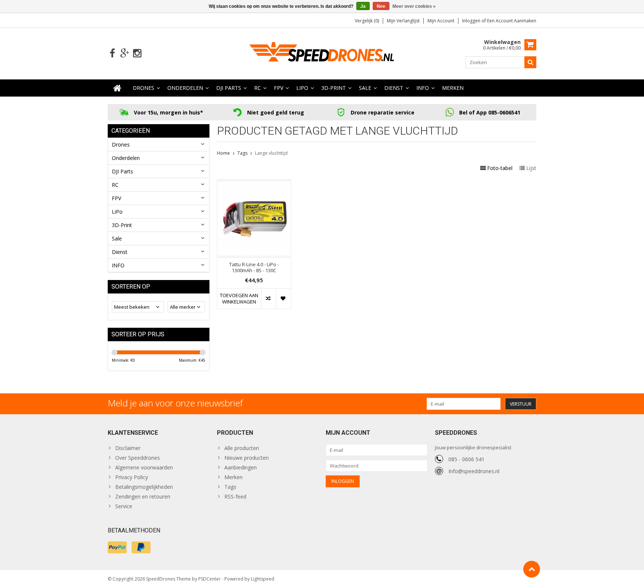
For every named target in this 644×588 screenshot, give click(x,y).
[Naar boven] (531, 569)
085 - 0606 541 (466, 459)
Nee (381, 6)
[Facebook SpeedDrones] (112, 53)
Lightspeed (262, 579)
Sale (365, 87)
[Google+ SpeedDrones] (124, 53)
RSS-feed (235, 496)
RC (257, 87)
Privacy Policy (131, 477)
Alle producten (241, 448)
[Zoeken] (530, 62)
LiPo (302, 87)
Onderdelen (185, 87)
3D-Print (333, 87)
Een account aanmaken (511, 21)
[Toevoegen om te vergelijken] (268, 299)
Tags (242, 153)
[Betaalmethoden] (117, 547)
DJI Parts (228, 87)
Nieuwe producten (246, 457)
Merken (453, 87)
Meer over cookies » (414, 6)
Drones (143, 87)
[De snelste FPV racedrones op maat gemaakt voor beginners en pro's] (322, 52)
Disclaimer (128, 448)
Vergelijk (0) (367, 21)
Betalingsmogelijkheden (144, 486)
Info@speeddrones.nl (473, 471)
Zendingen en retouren (142, 496)
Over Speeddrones (137, 457)
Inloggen (472, 21)
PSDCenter (209, 579)
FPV (278, 87)
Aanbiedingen (240, 467)
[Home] (117, 88)
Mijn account (440, 21)
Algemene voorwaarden (144, 467)
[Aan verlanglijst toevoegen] (283, 299)
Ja (363, 6)
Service (123, 506)
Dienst (393, 87)
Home (223, 153)
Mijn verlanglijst (403, 21)
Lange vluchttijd (271, 153)
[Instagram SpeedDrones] (137, 53)
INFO (422, 87)
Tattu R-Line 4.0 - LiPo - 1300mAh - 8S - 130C (254, 267)
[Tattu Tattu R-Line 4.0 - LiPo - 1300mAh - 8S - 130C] (254, 183)
